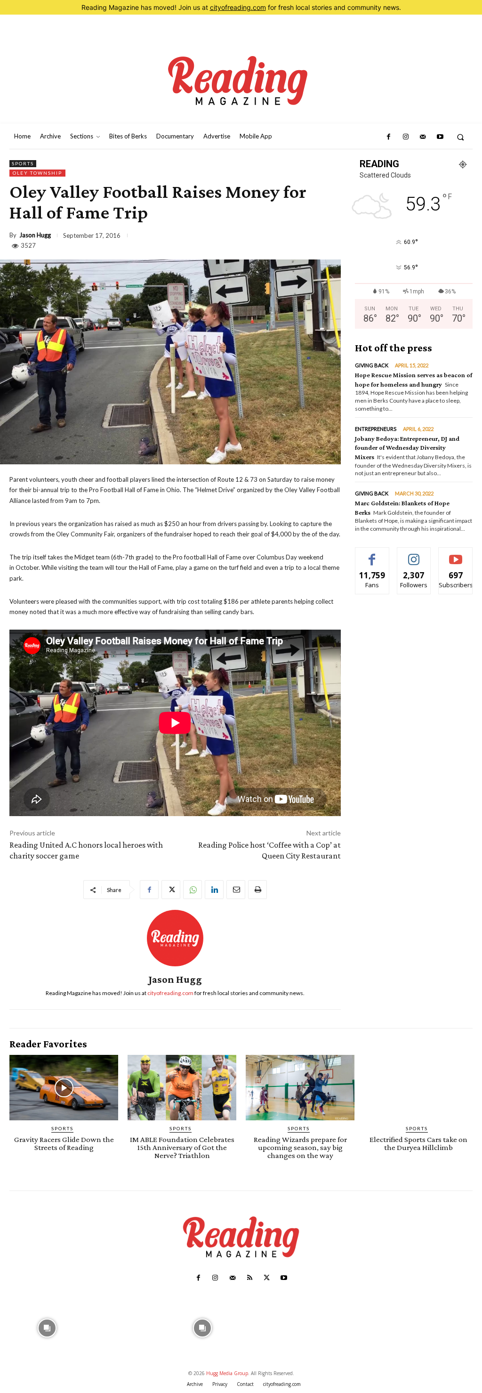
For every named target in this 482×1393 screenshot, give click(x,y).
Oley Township (37, 173)
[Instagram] (405, 137)
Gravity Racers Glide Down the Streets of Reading (64, 1143)
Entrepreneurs (375, 428)
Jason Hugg (35, 235)
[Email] (235, 889)
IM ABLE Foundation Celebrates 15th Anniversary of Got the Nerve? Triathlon (182, 1147)
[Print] (257, 889)
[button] (461, 137)
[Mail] (422, 137)
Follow (414, 554)
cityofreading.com (238, 7)
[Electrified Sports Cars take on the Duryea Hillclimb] (418, 1087)
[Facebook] (388, 137)
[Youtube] (439, 137)
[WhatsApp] (192, 889)
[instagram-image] (47, 1327)
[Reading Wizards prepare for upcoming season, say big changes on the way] (300, 1087)
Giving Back (371, 365)
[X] (170, 889)
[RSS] (249, 1278)
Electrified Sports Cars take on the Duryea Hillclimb (418, 1143)
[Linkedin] (214, 889)
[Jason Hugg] (175, 938)
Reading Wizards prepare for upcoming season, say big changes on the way (300, 1147)
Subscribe (455, 554)
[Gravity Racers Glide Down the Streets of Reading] (63, 1087)
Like (372, 554)
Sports (23, 163)
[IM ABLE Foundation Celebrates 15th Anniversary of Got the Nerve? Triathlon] (182, 1087)
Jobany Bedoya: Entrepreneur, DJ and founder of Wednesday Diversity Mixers (407, 448)
